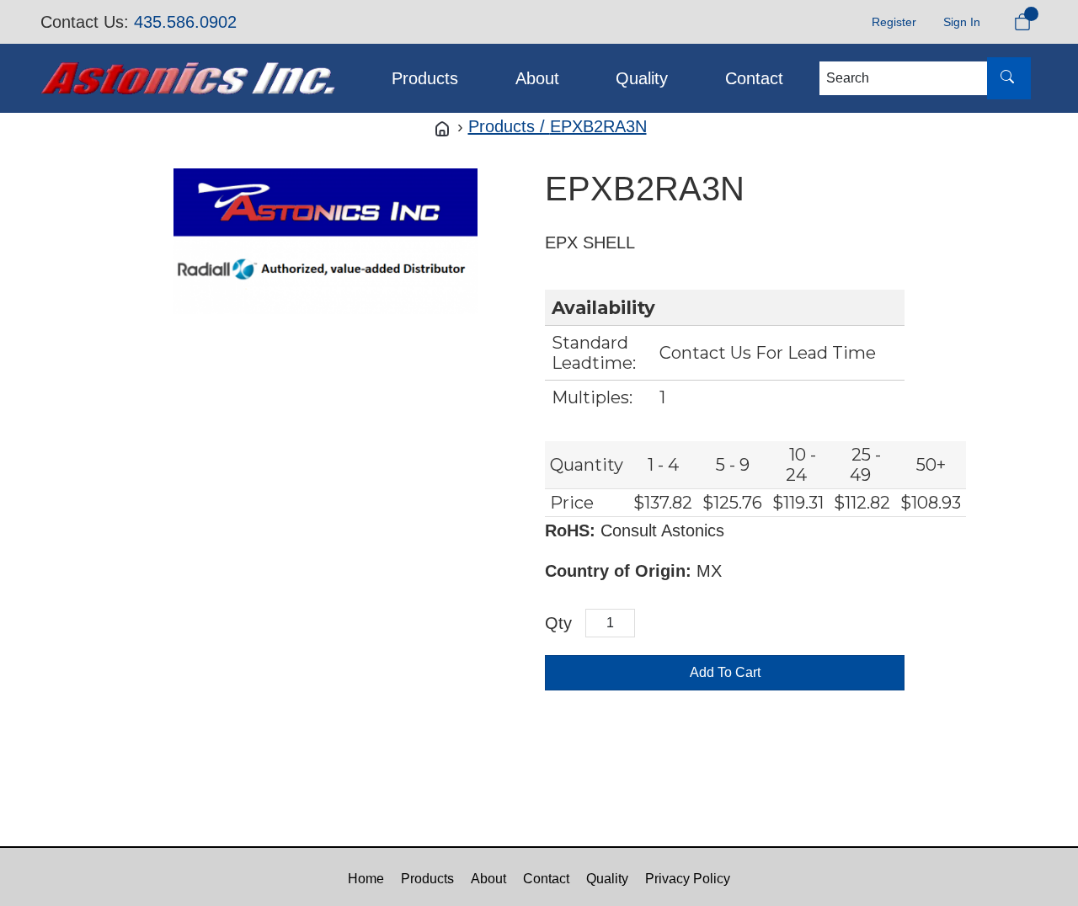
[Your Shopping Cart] (1022, 22)
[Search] (1009, 78)
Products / (509, 126)
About (537, 78)
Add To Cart (725, 672)
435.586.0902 (185, 22)
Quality (642, 78)
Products (425, 78)
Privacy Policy (687, 878)
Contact (754, 78)
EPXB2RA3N (598, 126)
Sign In (961, 22)
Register (894, 22)
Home (366, 878)
